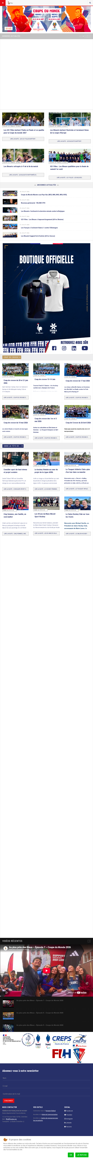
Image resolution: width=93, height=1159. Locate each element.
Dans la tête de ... (12, 448)
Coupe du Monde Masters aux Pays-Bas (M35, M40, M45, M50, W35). (44, 197)
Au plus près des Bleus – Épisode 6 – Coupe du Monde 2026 (39, 1015)
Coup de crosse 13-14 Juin (45, 382)
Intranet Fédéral (51, 1113)
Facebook (69, 1113)
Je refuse (82, 1155)
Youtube (69, 1117)
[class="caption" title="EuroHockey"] (10, 213)
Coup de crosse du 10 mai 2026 (16, 425)
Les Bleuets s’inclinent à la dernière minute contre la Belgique (43, 214)
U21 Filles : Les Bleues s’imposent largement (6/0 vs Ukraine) (42, 222)
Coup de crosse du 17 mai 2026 (78, 383)
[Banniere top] (46, 19)
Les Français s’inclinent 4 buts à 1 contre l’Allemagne (39, 230)
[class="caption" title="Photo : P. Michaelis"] (46, 371)
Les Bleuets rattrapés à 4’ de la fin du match (21, 169)
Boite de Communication (50, 1117)
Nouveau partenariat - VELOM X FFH (33, 205)
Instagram (69, 1121)
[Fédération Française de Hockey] (14, 3)
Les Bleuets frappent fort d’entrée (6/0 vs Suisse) (38, 238)
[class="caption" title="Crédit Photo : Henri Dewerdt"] (77, 374)
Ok (71, 1155)
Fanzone (69, 1129)
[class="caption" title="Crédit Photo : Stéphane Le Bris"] (77, 415)
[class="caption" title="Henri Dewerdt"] (15, 372)
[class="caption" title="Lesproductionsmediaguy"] (70, 163)
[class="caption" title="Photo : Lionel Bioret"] (46, 462)
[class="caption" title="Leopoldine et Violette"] (15, 462)
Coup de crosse (11, 360)
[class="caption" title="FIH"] (46, 64)
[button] (85, 36)
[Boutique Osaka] (46, 300)
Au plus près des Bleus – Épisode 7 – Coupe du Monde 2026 (39, 1003)
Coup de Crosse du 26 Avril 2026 (78, 425)
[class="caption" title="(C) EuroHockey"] (10, 231)
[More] (89, 943)
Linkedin (69, 1125)
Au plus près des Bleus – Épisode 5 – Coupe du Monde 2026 (39, 1028)
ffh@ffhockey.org (11, 1122)
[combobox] (90, 3)
